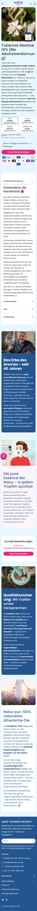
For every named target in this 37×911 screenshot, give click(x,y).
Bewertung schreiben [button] (18, 554)
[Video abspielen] (18, 453)
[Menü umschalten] (2, 4)
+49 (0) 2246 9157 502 (14, 866)
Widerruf (5, 885)
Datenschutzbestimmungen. (20, 848)
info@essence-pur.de (13, 862)
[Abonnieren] (33, 841)
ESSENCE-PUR (14, 906)
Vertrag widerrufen (9, 893)
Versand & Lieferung (10, 889)
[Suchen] (31, 4)
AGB (3, 848)
